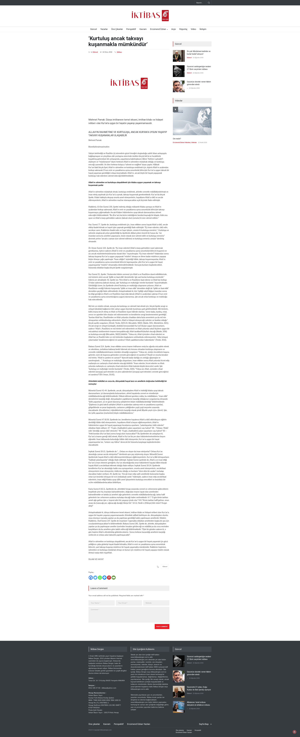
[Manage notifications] (294, 732)
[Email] (114, 578)
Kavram (143, 29)
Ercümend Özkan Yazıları (138, 724)
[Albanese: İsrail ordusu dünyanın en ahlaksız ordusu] (179, 707)
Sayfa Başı (204, 724)
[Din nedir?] (192, 121)
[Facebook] (91, 578)
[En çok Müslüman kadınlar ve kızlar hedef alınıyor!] (179, 56)
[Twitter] (95, 578)
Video (193, 29)
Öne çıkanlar (94, 724)
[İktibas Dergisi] (150, 17)
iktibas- (119, 52)
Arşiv (173, 29)
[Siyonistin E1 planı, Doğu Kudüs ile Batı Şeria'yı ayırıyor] (179, 692)
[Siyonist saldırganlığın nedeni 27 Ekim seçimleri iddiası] (179, 71)
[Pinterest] (109, 578)
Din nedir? (177, 139)
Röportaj (183, 29)
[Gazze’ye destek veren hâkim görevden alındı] (179, 86)
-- (187, 88)
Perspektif (131, 29)
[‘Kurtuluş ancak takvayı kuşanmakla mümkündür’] (128, 83)
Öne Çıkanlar (117, 29)
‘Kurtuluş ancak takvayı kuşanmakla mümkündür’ (118, 41)
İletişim (203, 29)
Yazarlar (104, 29)
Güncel (93, 29)
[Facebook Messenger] (104, 578)
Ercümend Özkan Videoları (182, 142)
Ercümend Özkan (158, 29)
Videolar (194, 142)
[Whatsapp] (100, 578)
